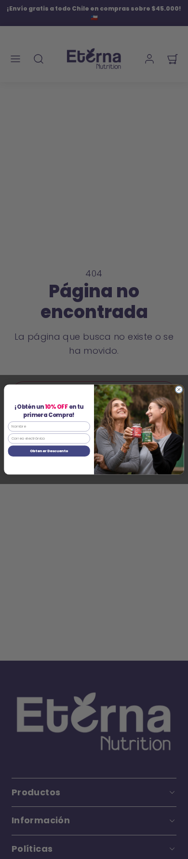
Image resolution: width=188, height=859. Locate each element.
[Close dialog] (179, 389)
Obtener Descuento (49, 450)
